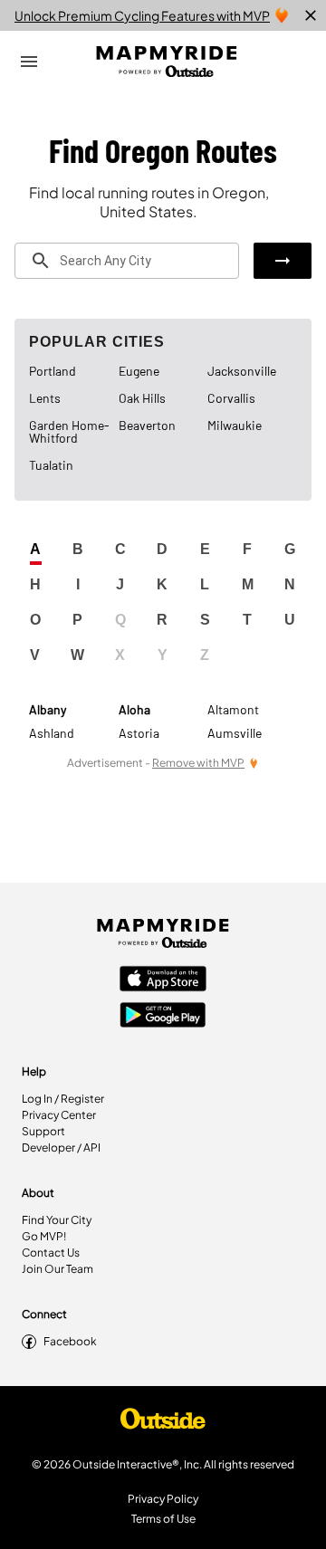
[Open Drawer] (29, 61)
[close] (310, 15)
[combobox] (126, 261)
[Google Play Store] (163, 1017)
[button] (283, 261)
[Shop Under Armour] (163, 1423)
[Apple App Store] (163, 980)
